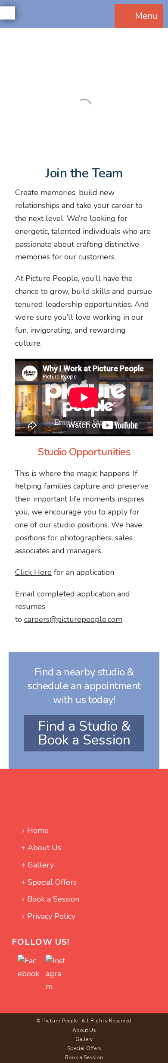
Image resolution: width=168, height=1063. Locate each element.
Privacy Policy (51, 916)
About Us (44, 847)
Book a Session (53, 899)
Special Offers (52, 882)
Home (38, 830)
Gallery (41, 865)
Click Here (33, 572)
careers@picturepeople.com (73, 619)
